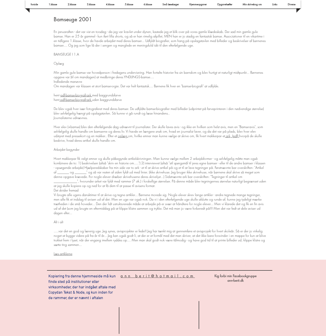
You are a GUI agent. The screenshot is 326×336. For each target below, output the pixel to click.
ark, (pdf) (232, 136)
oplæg (123, 136)
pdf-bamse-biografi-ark (76, 95)
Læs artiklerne (63, 253)
